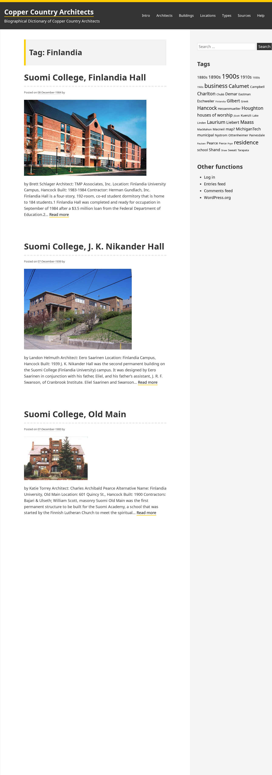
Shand (214, 149)
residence (246, 142)
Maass (247, 122)
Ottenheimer (238, 135)
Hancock (207, 107)
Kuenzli (246, 115)
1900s (230, 76)
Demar (231, 93)
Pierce (223, 143)
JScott (237, 115)
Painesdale (257, 135)
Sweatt (232, 150)
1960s (200, 87)
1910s (246, 77)
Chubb (220, 94)
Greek (244, 101)
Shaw (224, 150)
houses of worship (215, 115)
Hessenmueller (229, 108)
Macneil (219, 129)
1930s (256, 77)
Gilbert (233, 101)
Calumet (239, 85)
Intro (146, 15)
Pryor (230, 143)
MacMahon (204, 129)
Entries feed (214, 183)
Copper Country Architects (49, 11)
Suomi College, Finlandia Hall (85, 77)
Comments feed (218, 190)
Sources (244, 15)
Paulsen (201, 143)
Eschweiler (205, 101)
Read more (59, 214)
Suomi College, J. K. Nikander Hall (94, 246)
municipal (205, 134)
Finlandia (220, 101)
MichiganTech (248, 128)
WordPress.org (217, 197)
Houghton (252, 108)
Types (226, 15)
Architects (164, 15)
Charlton (206, 94)
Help (261, 15)
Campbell (257, 87)
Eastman (244, 94)
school (202, 149)
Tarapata (243, 150)
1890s (214, 77)
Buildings (186, 15)
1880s (202, 77)
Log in (209, 177)
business (216, 86)
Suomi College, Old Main (75, 414)
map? (230, 129)
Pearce (212, 143)
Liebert (232, 122)
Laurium (216, 122)
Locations (208, 15)
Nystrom (221, 135)
